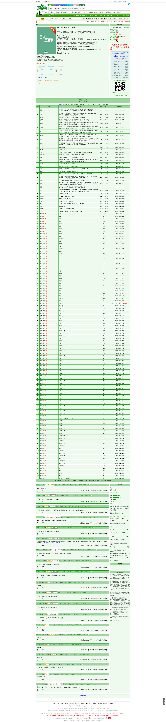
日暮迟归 (116, 61)
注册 (114, 1)
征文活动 (91, 12)
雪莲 (43, 644)
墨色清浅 (116, 72)
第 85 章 (42, 338)
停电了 (41, 110)
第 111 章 (42, 403)
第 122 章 (42, 430)
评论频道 (63, 12)
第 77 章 (42, 318)
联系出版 (124, 36)
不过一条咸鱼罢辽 (46, 654)
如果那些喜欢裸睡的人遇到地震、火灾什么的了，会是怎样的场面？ (119, 608)
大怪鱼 (41, 211)
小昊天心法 (43, 171)
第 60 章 (42, 276)
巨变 (41, 187)
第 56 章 (42, 266)
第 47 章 (42, 243)
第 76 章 (42, 316)
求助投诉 (101, 12)
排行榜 (57, 12)
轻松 (44, 63)
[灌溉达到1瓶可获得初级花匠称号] (53, 495)
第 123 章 (42, 433)
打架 (41, 201)
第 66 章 (42, 291)
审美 (41, 206)
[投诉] (87, 490)
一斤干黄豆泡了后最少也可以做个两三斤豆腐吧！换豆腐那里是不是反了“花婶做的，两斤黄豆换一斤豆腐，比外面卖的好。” (119, 614)
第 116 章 (42, 415)
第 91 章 (42, 353)
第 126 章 (42, 440)
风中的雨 (44, 571)
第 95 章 (42, 363)
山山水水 (116, 69)
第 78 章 (42, 321)
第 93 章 (42, 358)
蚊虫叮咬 (42, 196)
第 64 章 (42, 286)
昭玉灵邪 (44, 614)
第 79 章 (42, 323)
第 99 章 (42, 373)
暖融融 (44, 592)
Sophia (43, 485)
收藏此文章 (61, 104)
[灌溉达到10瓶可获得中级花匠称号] (52, 506)
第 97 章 (42, 368)
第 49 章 (42, 248)
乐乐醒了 (42, 149)
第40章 (41, 226)
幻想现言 (89, 15)
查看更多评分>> (114, 560)
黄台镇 (41, 198)
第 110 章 (42, 400)
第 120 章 (42, 425)
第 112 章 (42, 405)
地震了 (41, 152)
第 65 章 (42, 288)
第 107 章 (42, 393)
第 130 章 (42, 450)
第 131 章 (42, 453)
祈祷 (41, 203)
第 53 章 (42, 258)
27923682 (44, 527)
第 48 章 (42, 246)
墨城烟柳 (44, 603)
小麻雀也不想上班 (46, 550)
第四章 (41, 120)
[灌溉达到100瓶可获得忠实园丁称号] (56, 538)
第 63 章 (42, 283)
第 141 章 (42, 478)
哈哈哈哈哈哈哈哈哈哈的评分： (118, 523)
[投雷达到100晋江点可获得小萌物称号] (47, 485)
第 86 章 (42, 341)
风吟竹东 (116, 66)
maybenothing (117, 75)
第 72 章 (42, 306)
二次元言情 (116, 15)
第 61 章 (42, 278)
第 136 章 (42, 465)
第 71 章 (42, 303)
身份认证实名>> (55, 542)
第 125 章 (42, 438)
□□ (40, 193)
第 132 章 (42, 455)
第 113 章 (42, 408)
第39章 (41, 223)
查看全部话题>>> (114, 620)
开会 (41, 144)
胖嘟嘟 (116, 64)
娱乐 (118, 12)
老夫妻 (41, 127)
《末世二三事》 (63, 485)
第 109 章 (42, 398)
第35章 (41, 213)
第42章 (41, 231)
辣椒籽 (41, 208)
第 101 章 (42, 378)
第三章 (41, 117)
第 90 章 (42, 351)
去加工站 (42, 154)
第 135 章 (42, 463)
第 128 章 (42, 445)
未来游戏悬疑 (108, 15)
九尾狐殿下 (44, 561)
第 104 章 (42, 385)
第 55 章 (42, 263)
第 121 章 (42, 428)
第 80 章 (42, 326)
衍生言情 (122, 15)
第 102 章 (42, 380)
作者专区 (70, 12)
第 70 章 (42, 301)
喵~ (115, 63)
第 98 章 (42, 371)
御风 (43, 674)
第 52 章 (42, 256)
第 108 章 (42, 395)
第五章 (41, 123)
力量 (41, 183)
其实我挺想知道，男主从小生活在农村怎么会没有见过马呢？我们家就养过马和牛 (120, 594)
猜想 (41, 168)
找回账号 (118, 1)
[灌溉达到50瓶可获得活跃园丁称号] (53, 592)
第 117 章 (42, 418)
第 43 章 (42, 233)
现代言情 (83, 15)
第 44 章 (42, 236)
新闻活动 (84, 12)
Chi (115, 67)
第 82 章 (42, 331)
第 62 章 (42, 281)
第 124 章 (42, 435)
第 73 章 (42, 308)
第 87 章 (42, 343)
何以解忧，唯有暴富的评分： (117, 539)
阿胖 (43, 506)
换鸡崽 (41, 163)
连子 (115, 70)
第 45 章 (42, 238)
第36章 (41, 216)
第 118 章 (42, 420)
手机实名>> (48, 542)
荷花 (41, 166)
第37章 (41, 218)
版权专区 (77, 12)
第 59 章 (42, 273)
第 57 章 (42, 268)
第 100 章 (42, 375)
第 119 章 (42, 423)
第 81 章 (42, 328)
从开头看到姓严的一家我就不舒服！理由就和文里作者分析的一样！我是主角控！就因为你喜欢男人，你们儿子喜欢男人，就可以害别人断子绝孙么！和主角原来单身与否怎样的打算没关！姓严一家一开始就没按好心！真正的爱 (120, 585)
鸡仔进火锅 (117, 74)
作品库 (51, 12)
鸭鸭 (41, 160)
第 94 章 (42, 361)
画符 (41, 140)
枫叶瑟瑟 (44, 582)
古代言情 (77, 15)
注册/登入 (108, 12)
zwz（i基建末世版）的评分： (117, 550)
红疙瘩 (41, 114)
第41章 (41, 228)
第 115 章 (42, 413)
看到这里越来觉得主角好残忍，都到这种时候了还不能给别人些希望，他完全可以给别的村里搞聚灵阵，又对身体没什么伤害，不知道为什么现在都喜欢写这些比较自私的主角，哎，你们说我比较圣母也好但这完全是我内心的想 (120, 601)
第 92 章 (42, 356)
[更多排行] (115, 77)
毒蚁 (41, 180)
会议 (41, 190)
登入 (111, 1)
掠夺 (41, 173)
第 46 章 (42, 241)
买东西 (41, 135)
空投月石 (88, 104)
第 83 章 (42, 333)
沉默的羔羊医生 (46, 635)
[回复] (105, 490)
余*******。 (45, 538)
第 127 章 (42, 443)
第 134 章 (42, 460)
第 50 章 (42, 251)
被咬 (41, 177)
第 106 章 (42, 390)
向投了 (92, 22)
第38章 (41, 221)
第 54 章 (42, 261)
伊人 (43, 517)
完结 (127, 15)
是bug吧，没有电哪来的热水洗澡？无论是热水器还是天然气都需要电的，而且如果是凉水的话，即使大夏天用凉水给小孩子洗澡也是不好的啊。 (120, 576)
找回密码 (124, 1)
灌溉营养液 (82, 104)
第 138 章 (42, 470)
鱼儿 (43, 625)
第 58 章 (42, 271)
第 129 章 (42, 448)
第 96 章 (42, 366)
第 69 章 (42, 298)
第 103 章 (42, 383)
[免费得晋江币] (68, 104)
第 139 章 (42, 473)
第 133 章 (42, 458)
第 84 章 (42, 336)
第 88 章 (42, 346)
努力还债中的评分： (115, 516)
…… (43, 664)
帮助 (114, 12)
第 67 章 (42, 293)
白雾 (41, 157)
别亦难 (43, 495)
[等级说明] (125, 77)
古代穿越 (95, 15)
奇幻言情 (100, 15)
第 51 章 (42, 253)
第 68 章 (42, 296)
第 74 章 (42, 311)
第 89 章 (42, 348)
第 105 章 (42, 388)
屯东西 (41, 147)
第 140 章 (42, 475)
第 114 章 (42, 410)
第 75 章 (42, 313)
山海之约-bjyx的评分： (116, 532)
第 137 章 (42, 468)
